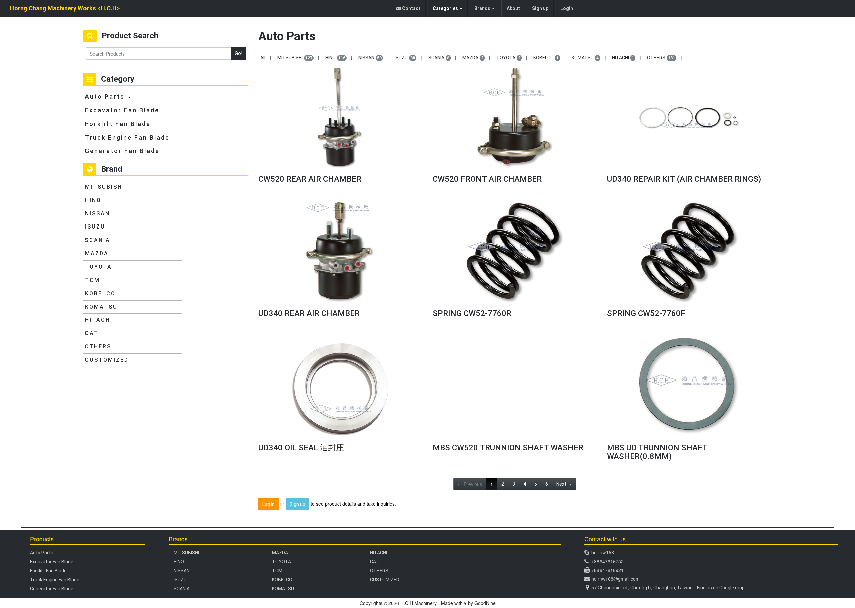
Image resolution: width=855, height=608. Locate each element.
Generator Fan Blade (122, 150)
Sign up (540, 8)
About (513, 8)
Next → (564, 484)
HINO (93, 200)
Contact (410, 8)
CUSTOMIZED (107, 360)
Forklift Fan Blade (118, 123)
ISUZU (95, 226)
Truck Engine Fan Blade (127, 137)
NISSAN (97, 213)
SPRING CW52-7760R (472, 313)
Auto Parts (105, 96)
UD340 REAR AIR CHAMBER (309, 313)
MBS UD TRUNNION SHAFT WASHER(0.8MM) (657, 452)
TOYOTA (98, 267)
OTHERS (98, 346)
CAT (92, 333)
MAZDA (97, 253)
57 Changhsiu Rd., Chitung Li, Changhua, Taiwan (642, 587)
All (262, 57)
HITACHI (99, 320)
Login (566, 8)
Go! (238, 53)
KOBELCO (100, 293)
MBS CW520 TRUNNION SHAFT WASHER (508, 447)
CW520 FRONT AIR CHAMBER (487, 179)
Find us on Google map (721, 587)
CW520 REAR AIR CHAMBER (309, 179)
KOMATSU (101, 307)
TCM (92, 280)
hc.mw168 (602, 552)
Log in (268, 504)
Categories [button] (446, 8)
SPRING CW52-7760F (646, 313)
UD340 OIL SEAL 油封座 (301, 447)
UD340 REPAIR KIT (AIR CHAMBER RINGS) (684, 179)
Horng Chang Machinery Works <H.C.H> (65, 8)
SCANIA (97, 240)
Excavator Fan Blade (122, 110)
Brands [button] (482, 8)
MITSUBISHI (105, 187)
